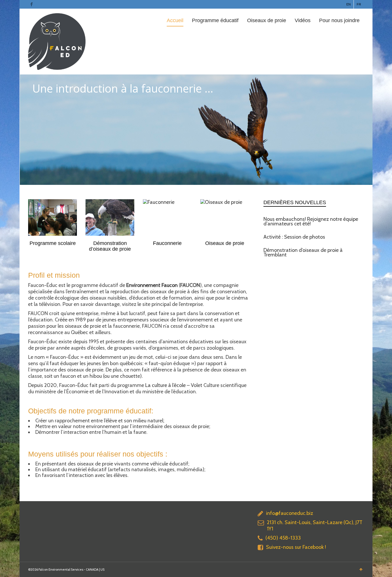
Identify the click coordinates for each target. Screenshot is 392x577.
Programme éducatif (215, 20)
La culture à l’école (165, 385)
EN (348, 4)
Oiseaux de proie (266, 20)
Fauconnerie (167, 243)
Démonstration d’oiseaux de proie (110, 246)
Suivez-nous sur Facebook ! (296, 547)
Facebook (31, 4)
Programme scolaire (53, 243)
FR (359, 4)
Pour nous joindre (339, 20)
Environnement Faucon (152, 285)
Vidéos (303, 20)
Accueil (175, 20)
